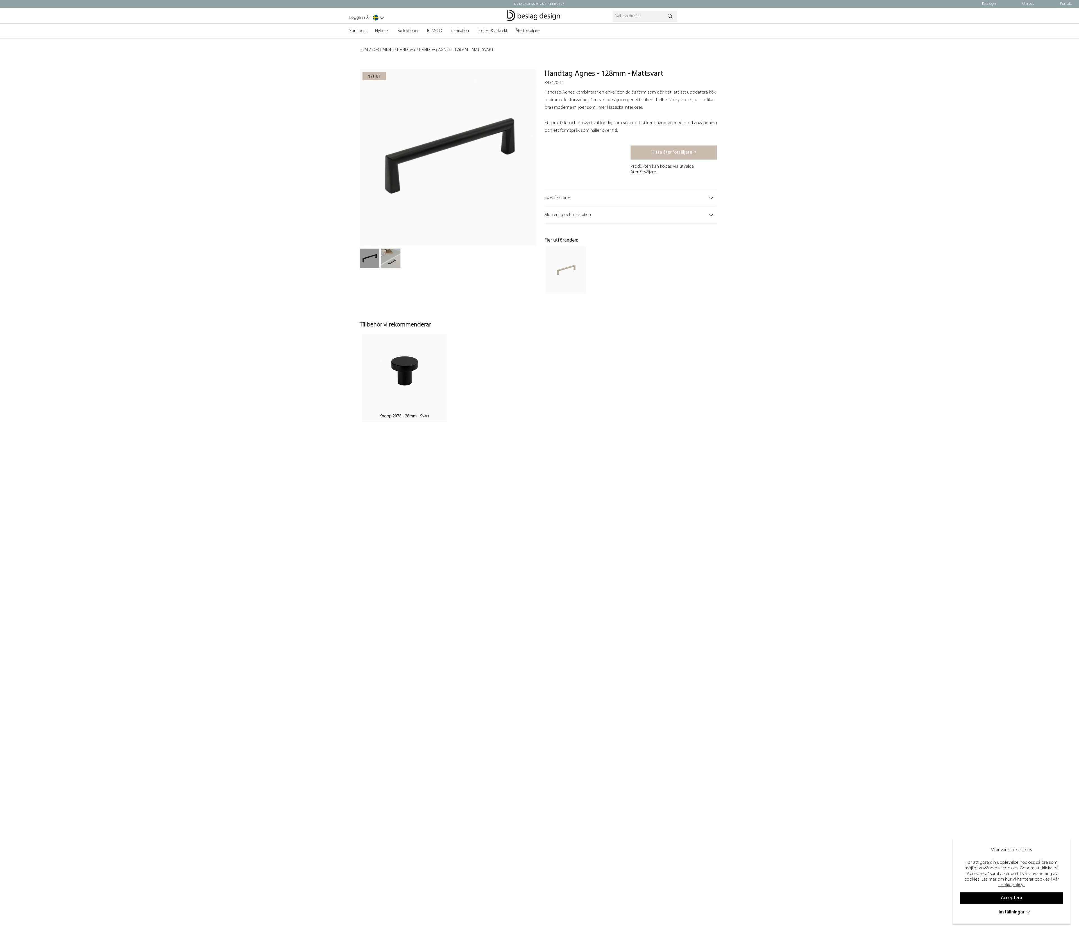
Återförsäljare (528, 31)
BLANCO (434, 31)
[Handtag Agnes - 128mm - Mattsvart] (369, 258)
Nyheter (382, 31)
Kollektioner (408, 31)
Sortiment (358, 31)
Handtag (406, 50)
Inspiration (459, 31)
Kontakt (1066, 4)
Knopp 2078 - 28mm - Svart (404, 416)
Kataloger (989, 4)
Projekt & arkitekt (492, 31)
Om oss (1028, 4)
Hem (364, 50)
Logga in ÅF (360, 17)
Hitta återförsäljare (672, 152)
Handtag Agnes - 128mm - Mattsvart (456, 50)
